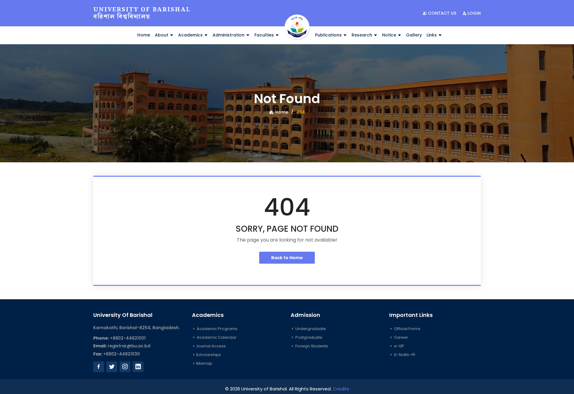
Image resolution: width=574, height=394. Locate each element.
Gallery (414, 35)
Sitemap (204, 363)
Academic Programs (216, 329)
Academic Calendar (216, 337)
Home (143, 35)
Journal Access (211, 346)
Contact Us (441, 13)
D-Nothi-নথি (404, 355)
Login (473, 13)
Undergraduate (310, 329)
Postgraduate (308, 337)
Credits (341, 389)
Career (400, 337)
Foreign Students (311, 346)
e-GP (398, 346)
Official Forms (406, 329)
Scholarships (208, 355)
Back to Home (287, 258)
